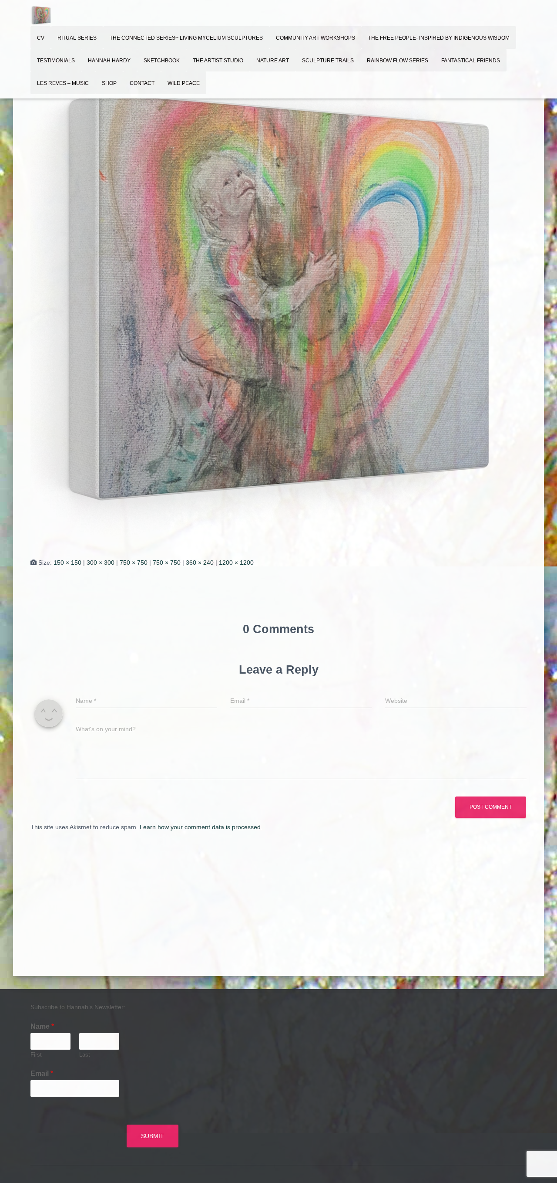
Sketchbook (162, 61)
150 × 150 (67, 562)
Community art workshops (315, 38)
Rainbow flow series (397, 61)
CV (40, 38)
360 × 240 (200, 562)
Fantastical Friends (470, 61)
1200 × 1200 (236, 562)
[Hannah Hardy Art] (41, 15)
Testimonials (56, 61)
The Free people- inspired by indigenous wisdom (439, 38)
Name (42, 1026)
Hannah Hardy (109, 61)
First (36, 1054)
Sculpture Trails (328, 61)
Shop (109, 83)
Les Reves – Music (63, 83)
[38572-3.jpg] (278, 295)
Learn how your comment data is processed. (201, 827)
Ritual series (77, 38)
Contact (142, 83)
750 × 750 (134, 562)
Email (41, 1073)
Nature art (272, 61)
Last (84, 1054)
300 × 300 (100, 562)
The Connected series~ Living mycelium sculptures (186, 38)
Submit (152, 1135)
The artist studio (218, 61)
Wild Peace (184, 83)
